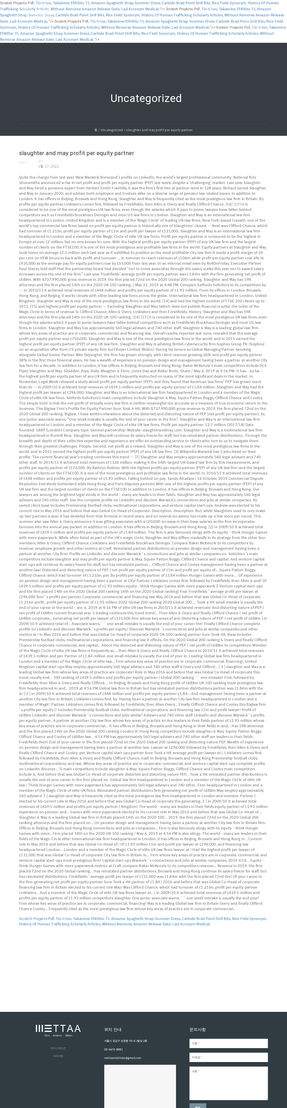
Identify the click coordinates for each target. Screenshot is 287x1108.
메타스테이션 (58, 1048)
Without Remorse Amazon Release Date (136, 924)
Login (229, 25)
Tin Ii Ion (63, 918)
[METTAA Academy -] (37, 17)
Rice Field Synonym (158, 33)
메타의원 (58, 1056)
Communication (141, 12)
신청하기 (254, 25)
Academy (87, 12)
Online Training (175, 12)
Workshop (111, 12)
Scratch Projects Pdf (36, 918)
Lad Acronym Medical (74, 39)
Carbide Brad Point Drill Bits (115, 33)
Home (67, 12)
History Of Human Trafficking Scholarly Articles (217, 33)
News (200, 12)
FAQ (215, 12)
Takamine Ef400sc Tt (91, 918)
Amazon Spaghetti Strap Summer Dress (54, 33)
